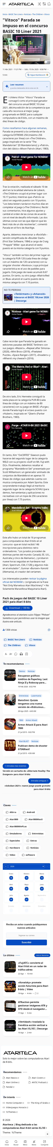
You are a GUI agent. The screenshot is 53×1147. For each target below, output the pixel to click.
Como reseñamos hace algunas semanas (24, 128)
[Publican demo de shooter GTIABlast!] (10, 745)
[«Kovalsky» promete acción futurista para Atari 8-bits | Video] (10, 986)
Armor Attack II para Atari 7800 (32, 726)
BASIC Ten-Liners (16, 639)
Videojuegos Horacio (16, 1107)
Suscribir (26, 942)
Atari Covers (37, 1077)
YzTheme (16, 1132)
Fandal (9, 1087)
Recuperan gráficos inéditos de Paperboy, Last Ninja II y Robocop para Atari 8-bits (32, 679)
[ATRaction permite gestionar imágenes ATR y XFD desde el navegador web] (10, 1006)
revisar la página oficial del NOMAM (25, 580)
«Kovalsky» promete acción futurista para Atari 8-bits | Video (33, 986)
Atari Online (12, 1082)
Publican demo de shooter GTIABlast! (32, 747)
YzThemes (11, 1112)
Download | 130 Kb (19, 607)
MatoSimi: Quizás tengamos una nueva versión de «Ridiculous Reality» (30, 704)
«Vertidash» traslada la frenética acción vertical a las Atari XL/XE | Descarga (33, 1025)
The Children (14, 645)
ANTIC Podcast (39, 1082)
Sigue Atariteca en (37, 75)
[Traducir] (44, 4)
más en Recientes (42, 955)
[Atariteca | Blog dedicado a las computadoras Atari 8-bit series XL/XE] (22, 3)
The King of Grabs (39, 1102)
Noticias (37, 639)
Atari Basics (11, 1077)
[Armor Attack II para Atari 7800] (10, 724)
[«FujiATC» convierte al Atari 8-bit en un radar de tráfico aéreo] (10, 967)
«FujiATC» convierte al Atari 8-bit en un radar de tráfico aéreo (32, 966)
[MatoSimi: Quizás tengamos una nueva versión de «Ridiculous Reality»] (10, 699)
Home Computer (14, 1102)
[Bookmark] (26, 654)
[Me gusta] (49, 629)
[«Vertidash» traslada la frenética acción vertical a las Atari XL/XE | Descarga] (10, 1025)
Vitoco (32, 645)
